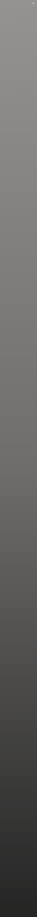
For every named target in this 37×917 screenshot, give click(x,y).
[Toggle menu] (33, 3)
